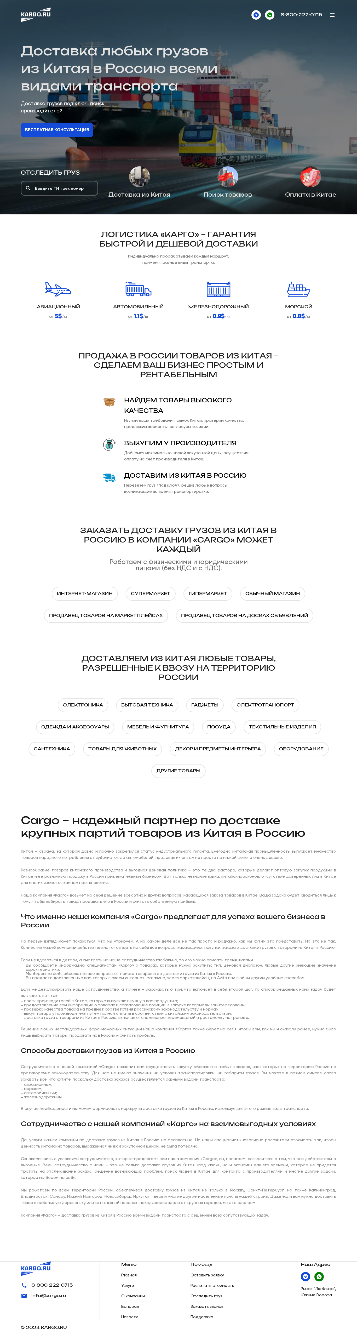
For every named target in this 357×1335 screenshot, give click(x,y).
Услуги (127, 1285)
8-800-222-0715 (301, 15)
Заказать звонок (207, 1306)
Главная (129, 1275)
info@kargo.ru (48, 1296)
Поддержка (202, 1316)
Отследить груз (50, 173)
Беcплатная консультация (57, 129)
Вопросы (130, 1306)
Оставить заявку (207, 1275)
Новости (129, 1316)
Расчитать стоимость (212, 1285)
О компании (133, 1295)
